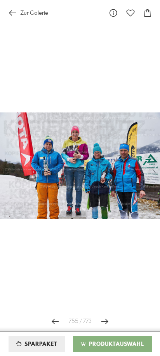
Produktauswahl (115, 344)
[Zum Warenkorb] (147, 13)
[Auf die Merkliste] (130, 13)
